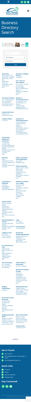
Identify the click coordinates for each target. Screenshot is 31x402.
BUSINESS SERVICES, (21, 107)
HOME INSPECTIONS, (21, 277)
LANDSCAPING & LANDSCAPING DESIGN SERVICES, (7, 209)
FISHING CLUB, (19, 321)
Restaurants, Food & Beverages (8, 298)
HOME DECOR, (5, 206)
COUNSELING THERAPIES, (22, 188)
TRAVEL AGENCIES (6, 237)
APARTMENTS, (19, 276)
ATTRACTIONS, (19, 85)
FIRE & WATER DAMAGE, (21, 292)
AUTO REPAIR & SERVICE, (8, 104)
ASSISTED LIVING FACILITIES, (20, 185)
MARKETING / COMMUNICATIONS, (21, 238)
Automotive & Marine (8, 98)
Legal (17, 220)
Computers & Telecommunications (22, 119)
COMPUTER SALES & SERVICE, (21, 124)
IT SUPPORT (5, 120)
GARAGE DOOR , (20, 294)
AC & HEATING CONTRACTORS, (6, 143)
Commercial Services (8, 112)
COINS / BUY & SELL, (7, 319)
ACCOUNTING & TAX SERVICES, (21, 103)
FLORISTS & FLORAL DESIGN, (7, 204)
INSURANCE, (19, 173)
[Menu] (8, 2)
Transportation (20, 326)
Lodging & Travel (7, 232)
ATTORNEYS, (19, 221)
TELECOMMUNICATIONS (22, 134)
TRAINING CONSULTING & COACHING (8, 166)
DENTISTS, (18, 189)
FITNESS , (25, 321)
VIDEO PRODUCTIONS (21, 242)
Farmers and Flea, (6, 324)
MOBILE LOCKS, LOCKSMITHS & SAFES (7, 114)
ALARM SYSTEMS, (20, 105)
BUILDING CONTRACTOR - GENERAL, (8, 147)
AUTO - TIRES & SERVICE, (8, 99)
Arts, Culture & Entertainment (20, 81)
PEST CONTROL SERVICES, (8, 215)
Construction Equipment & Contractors (6, 139)
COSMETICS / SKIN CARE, (8, 321)
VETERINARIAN (5, 267)
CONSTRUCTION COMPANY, (6, 152)
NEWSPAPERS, (19, 240)
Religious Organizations (6, 287)
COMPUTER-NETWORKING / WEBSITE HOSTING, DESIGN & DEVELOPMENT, (22, 129)
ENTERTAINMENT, (20, 87)
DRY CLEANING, (19, 291)
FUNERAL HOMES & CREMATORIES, (6, 257)
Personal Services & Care (7, 246)
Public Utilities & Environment (21, 263)
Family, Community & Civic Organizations (22, 158)
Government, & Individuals (6, 182)
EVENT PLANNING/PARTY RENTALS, (22, 89)
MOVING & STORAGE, (21, 279)
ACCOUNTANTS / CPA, (21, 101)
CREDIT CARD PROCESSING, (19, 170)
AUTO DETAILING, (6, 102)
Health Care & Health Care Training (22, 182)
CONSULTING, (5, 254)
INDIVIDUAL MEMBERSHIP (8, 189)
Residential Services (22, 286)
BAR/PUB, (4, 308)
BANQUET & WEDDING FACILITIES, (7, 306)
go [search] (16, 64)
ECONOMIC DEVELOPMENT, (5, 185)
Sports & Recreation (22, 315)
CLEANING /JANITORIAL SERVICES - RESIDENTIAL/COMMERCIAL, (9, 225)
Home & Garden (6, 201)
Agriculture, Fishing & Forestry (22, 74)
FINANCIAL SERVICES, (21, 172)
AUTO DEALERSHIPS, (7, 101)
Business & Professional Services (22, 98)
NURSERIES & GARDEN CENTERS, (7, 213)
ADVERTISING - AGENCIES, (8, 77)
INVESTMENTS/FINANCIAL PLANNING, (22, 176)
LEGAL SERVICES (20, 223)
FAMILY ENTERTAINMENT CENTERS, (22, 92)
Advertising (5, 74)
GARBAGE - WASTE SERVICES (6, 228)
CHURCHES (4, 290)
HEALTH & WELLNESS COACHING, (21, 191)
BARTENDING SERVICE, (7, 310)
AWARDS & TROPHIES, (7, 318)
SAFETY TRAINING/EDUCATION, (7, 160)
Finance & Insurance (21, 166)
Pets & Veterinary (7, 262)
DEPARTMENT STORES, (7, 322)
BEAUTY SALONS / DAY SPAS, (7, 251)
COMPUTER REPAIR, (21, 122)
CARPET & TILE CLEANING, (22, 290)
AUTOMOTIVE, (5, 105)
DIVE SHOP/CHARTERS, (21, 319)
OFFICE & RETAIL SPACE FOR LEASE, (21, 281)
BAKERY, (4, 304)
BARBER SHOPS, (6, 249)
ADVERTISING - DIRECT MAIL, (7, 79)
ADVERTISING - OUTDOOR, (5, 82)
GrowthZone (22, 396)
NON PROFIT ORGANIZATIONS (20, 162)
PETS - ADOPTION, (6, 266)
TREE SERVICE (19, 77)
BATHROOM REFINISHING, (8, 145)
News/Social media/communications (22, 233)
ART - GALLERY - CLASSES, (22, 84)
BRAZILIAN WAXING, (7, 253)
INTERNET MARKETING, (21, 236)
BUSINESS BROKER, (20, 108)
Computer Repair (7, 119)
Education (5, 157)
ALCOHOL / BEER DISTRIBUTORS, (6, 302)
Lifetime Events (20, 226)
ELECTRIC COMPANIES (21, 266)
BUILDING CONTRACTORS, (8, 150)
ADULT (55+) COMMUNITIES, (19, 273)
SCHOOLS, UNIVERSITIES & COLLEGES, (8, 163)
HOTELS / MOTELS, (6, 236)
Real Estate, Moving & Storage (22, 270)
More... (3, 87)
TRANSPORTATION (20, 327)
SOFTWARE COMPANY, (21, 132)
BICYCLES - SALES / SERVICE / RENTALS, (20, 317)
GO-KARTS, (19, 322)
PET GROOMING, (6, 264)
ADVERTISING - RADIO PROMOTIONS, (7, 85)
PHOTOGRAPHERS (20, 228)
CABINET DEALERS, (20, 288)
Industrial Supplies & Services (8, 220)
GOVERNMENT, (5, 188)
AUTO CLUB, (5, 234)
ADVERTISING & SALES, (7, 75)
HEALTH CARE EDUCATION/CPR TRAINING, (20, 195)
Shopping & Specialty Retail (8, 315)
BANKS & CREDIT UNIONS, (22, 167)
